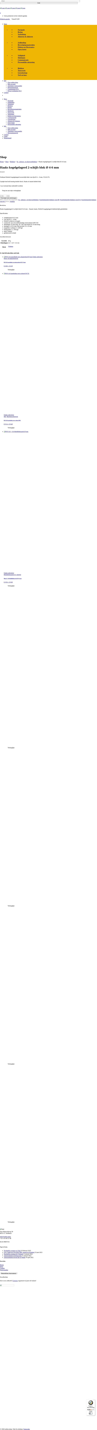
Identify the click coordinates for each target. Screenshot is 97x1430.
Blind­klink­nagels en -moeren (12, 574)
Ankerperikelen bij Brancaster (13, 1256)
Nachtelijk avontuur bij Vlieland (13, 1254)
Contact (2, 1268)
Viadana (12, 201)
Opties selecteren (37, 257)
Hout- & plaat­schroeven (11, 258)
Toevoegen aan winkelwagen (8, 198)
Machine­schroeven (12, 416)
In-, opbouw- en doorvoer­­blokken (27, 162)
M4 (5, 416)
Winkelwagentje (5, 19)
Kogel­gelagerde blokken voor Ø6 (49, 200)
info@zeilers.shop (5, 1237)
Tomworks (26, 1429)
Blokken (12, 162)
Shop (6, 162)
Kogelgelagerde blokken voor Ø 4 (70, 200)
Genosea (15, 1281)
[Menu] (94, 1400)
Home (2, 162)
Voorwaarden (4, 1270)
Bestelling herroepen (8, 1273)
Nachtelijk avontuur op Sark (12, 1250)
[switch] (91, 1413)
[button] (10, 191)
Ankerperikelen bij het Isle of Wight (14, 1257)
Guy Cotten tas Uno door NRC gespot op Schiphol (19, 1252)
